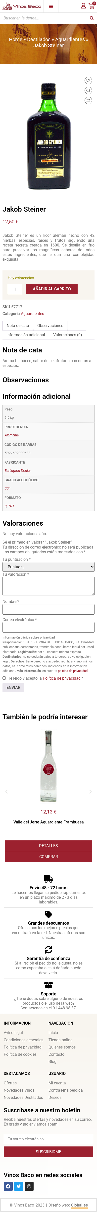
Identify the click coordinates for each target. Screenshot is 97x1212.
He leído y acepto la (45, 678)
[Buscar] (92, 18)
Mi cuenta (57, 1083)
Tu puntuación (16, 559)
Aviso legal (13, 1032)
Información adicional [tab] (25, 334)
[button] (6, 792)
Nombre (10, 601)
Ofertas (10, 1083)
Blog (52, 1061)
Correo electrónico (19, 619)
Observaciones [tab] (50, 325)
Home (15, 39)
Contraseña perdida (65, 1090)
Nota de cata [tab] (18, 325)
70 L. (12, 506)
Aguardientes (70, 39)
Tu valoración (15, 574)
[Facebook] (8, 1186)
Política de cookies (20, 1054)
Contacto (56, 1054)
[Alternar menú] (50, 6)
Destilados (38, 39)
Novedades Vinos (19, 1090)
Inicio (53, 1032)
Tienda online (60, 1040)
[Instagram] (29, 1186)
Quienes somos (62, 1047)
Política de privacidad (62, 678)
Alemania (12, 435)
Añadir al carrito (52, 289)
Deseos (54, 1097)
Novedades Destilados (23, 1097)
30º (7, 488)
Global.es (79, 1205)
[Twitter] (18, 1186)
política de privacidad (73, 671)
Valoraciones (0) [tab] (67, 334)
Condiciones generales (23, 1040)
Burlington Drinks (18, 471)
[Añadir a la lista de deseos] (88, 80)
